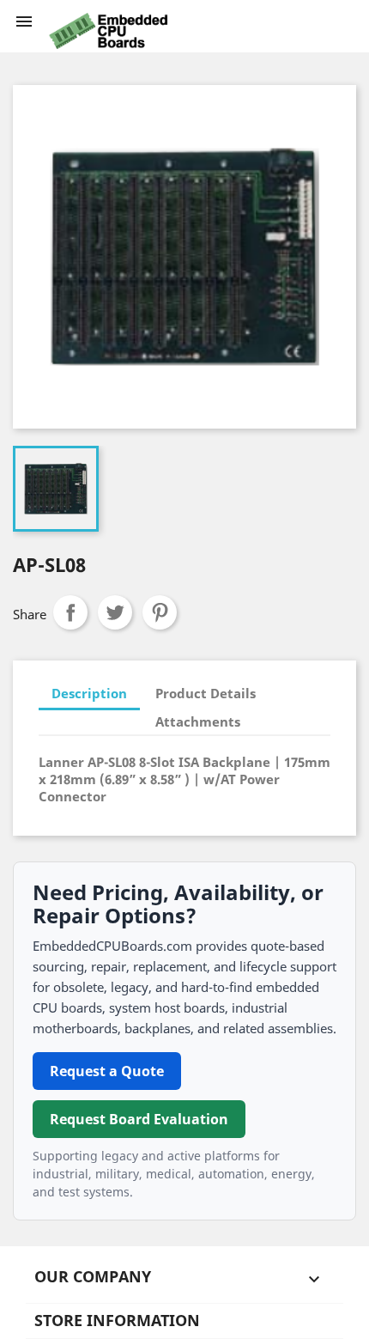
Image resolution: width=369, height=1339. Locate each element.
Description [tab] (89, 693)
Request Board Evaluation (139, 1119)
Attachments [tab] (197, 721)
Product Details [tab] (205, 693)
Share (70, 612)
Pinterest (159, 612)
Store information (117, 1320)
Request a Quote (107, 1071)
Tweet (115, 612)
